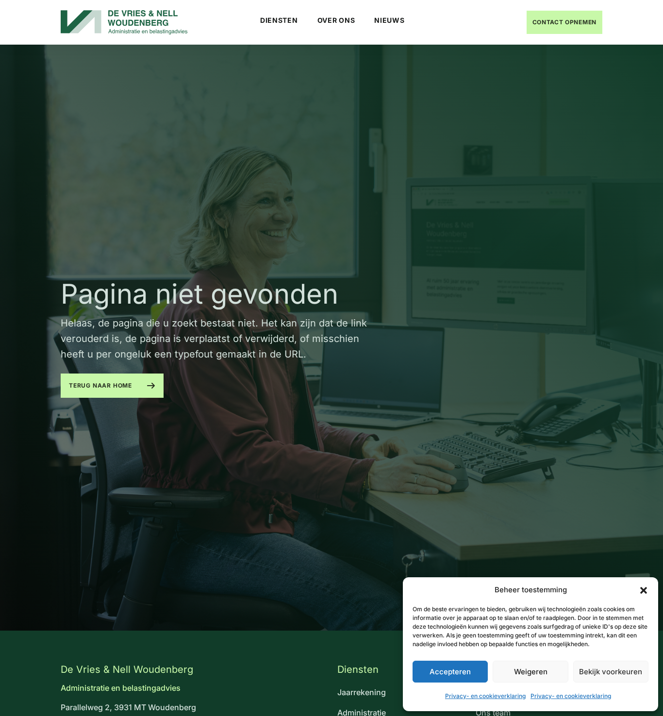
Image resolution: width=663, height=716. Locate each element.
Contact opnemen (564, 22)
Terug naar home (100, 385)
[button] (643, 590)
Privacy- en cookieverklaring (485, 696)
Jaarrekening (361, 692)
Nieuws (389, 20)
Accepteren (450, 671)
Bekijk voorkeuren (610, 671)
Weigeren (530, 671)
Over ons (336, 20)
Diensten (279, 20)
